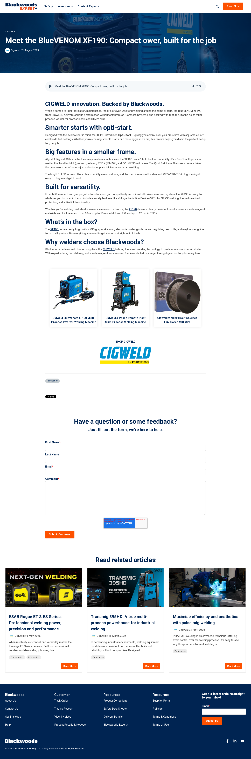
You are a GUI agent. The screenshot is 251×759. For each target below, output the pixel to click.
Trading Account (63, 708)
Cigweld (15, 50)
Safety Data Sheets (115, 708)
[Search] (217, 6)
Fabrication (52, 380)
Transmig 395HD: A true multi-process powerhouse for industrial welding (123, 622)
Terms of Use (161, 724)
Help (8, 724)
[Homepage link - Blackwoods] (21, 741)
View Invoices (62, 716)
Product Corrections (115, 700)
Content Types (87, 6)
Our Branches (13, 716)
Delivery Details (113, 716)
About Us (10, 700)
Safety (48, 6)
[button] (50, 86)
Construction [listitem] (17, 657)
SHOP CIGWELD (126, 341)
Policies (158, 708)
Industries (64, 6)
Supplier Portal (161, 700)
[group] (125, 86)
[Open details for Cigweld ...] (73, 292)
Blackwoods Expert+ (115, 724)
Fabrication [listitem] (33, 657)
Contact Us (11, 708)
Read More (69, 666)
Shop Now (233, 6)
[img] (193, 86)
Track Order (61, 700)
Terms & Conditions (164, 716)
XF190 (133, 209)
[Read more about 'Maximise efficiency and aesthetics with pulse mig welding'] (207, 587)
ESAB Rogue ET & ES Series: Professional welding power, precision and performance (35, 622)
